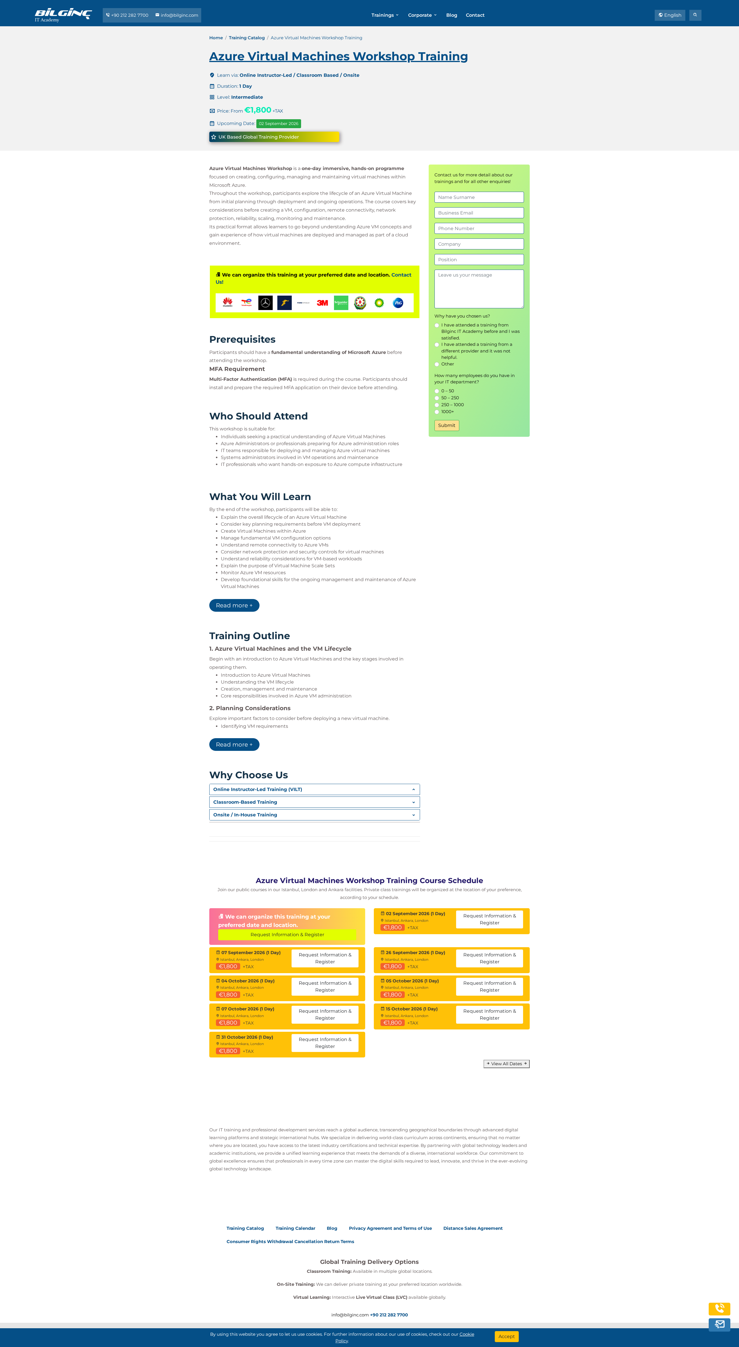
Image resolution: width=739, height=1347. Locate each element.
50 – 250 (450, 397)
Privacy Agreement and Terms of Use (390, 1228)
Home (216, 37)
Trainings (383, 15)
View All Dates (506, 1063)
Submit (447, 425)
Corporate (420, 15)
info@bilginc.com (179, 15)
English (672, 15)
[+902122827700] (719, 1312)
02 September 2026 (278, 123)
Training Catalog (247, 37)
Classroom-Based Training (245, 802)
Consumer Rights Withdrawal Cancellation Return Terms (290, 1241)
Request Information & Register (287, 934)
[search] (695, 15)
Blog (451, 15)
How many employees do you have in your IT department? (474, 379)
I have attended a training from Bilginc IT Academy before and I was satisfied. (480, 331)
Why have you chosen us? (462, 316)
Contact (475, 15)
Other (447, 364)
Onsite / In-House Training (245, 815)
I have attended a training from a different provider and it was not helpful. (476, 351)
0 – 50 (447, 390)
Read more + (234, 605)
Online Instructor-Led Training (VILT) (257, 789)
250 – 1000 (452, 404)
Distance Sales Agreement (473, 1228)
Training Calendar (295, 1228)
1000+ (447, 411)
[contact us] (719, 1325)
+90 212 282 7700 (130, 15)
